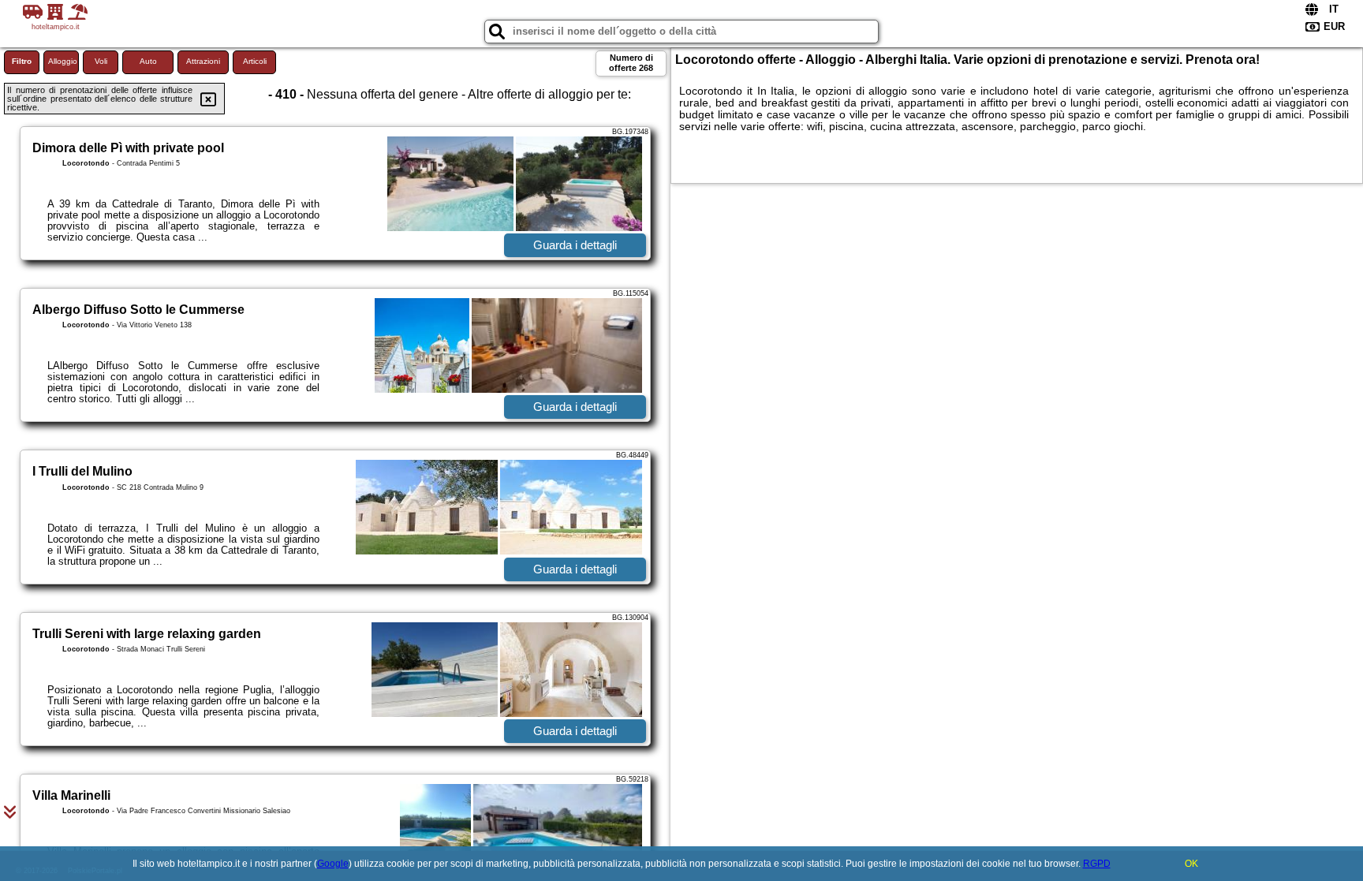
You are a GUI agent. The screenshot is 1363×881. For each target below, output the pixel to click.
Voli (101, 61)
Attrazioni (203, 61)
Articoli (255, 61)
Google (333, 863)
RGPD (1097, 863)
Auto (148, 61)
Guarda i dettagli (575, 245)
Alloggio (62, 61)
